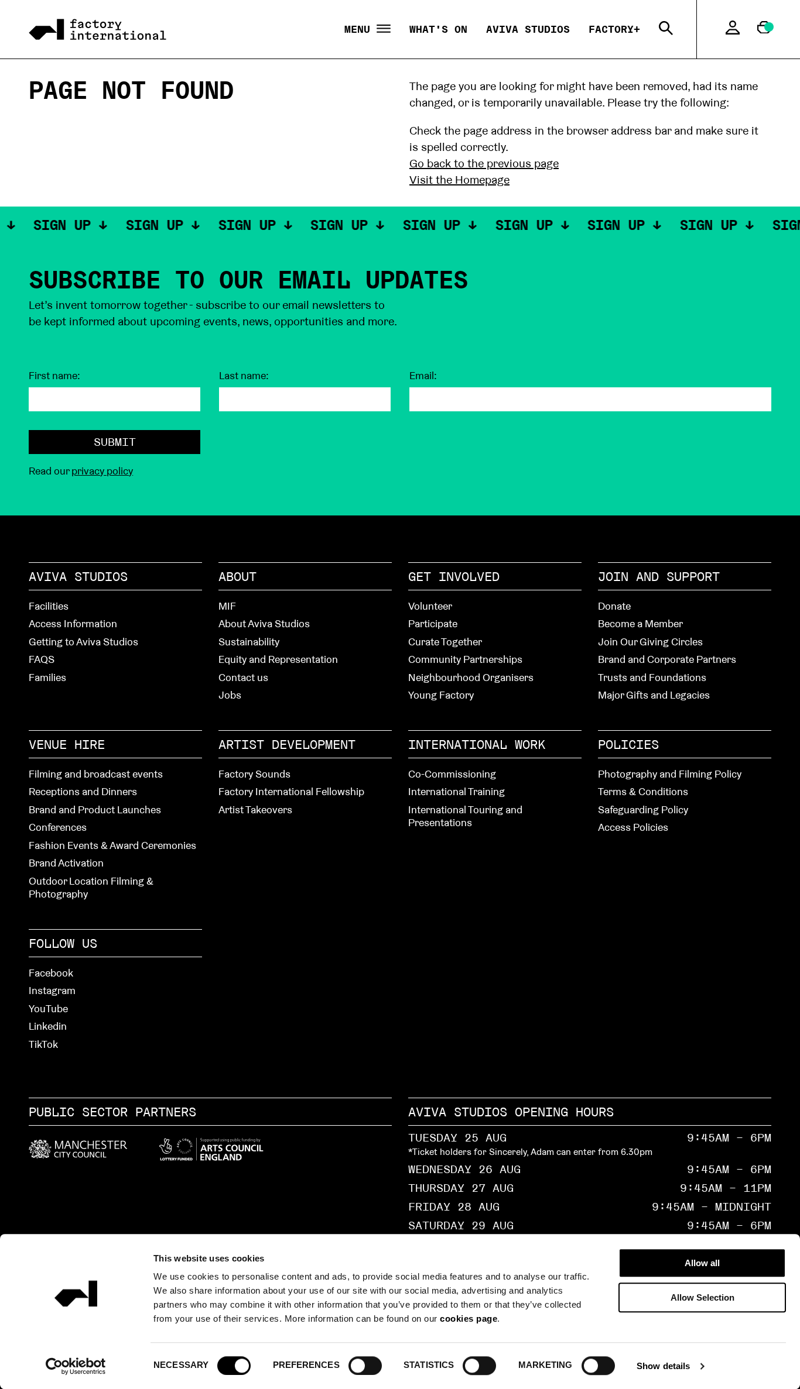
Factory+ (614, 29)
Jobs (229, 695)
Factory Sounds (254, 774)
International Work (476, 744)
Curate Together (445, 641)
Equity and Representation (278, 659)
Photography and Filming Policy (669, 774)
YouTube (48, 1008)
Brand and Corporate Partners (667, 659)
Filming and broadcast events (96, 774)
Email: (423, 375)
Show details (663, 1366)
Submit (115, 441)
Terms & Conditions (643, 791)
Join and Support (659, 576)
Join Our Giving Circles (650, 641)
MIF (227, 606)
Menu (360, 29)
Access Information (73, 623)
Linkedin (48, 1026)
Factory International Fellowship (291, 791)
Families (47, 677)
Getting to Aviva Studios (83, 641)
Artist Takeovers (255, 809)
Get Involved (454, 576)
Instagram (52, 990)
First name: (54, 375)
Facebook (51, 972)
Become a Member (640, 623)
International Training (456, 791)
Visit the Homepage (459, 179)
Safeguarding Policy (643, 809)
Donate (614, 606)
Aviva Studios (528, 29)
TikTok (43, 1044)
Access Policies (633, 827)
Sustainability (248, 641)
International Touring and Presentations (465, 816)
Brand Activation (66, 862)
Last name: (244, 375)
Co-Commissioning (452, 774)
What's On (438, 29)
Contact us (243, 677)
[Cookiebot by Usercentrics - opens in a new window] (76, 1366)
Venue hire (67, 744)
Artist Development (286, 744)
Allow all (702, 1263)
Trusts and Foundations (652, 677)
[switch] (365, 1365)
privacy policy (102, 470)
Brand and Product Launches (95, 809)
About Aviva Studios (264, 623)
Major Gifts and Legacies (654, 695)
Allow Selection (702, 1297)
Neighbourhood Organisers (471, 677)
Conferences (58, 827)
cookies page (468, 1318)
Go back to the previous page (484, 163)
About (237, 576)
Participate (432, 623)
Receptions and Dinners (83, 791)
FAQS (41, 659)
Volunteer (430, 606)
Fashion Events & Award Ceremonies (112, 845)
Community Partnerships (465, 659)
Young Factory (441, 695)
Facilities (49, 606)
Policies (628, 744)
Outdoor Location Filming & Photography (91, 887)
